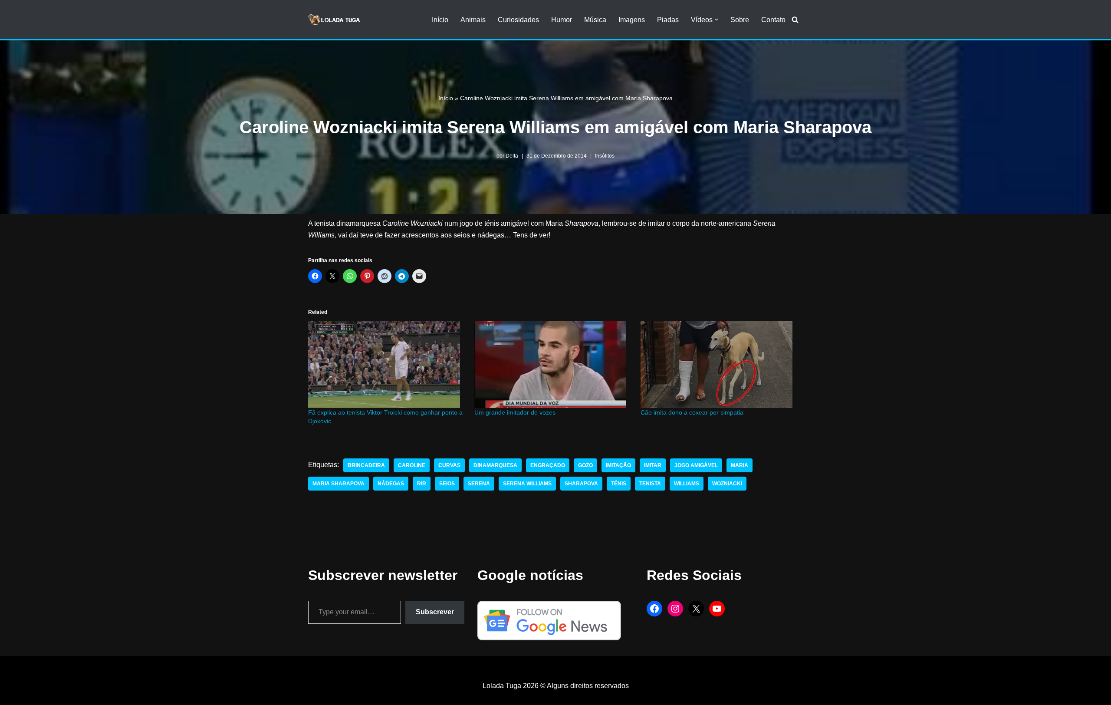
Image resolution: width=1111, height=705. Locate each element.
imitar (652, 465)
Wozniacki (727, 484)
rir (421, 484)
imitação (618, 465)
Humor (561, 19)
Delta (512, 156)
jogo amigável (696, 465)
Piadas (668, 19)
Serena (479, 484)
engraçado (547, 465)
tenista (650, 484)
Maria (739, 465)
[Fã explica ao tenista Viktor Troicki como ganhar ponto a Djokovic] (387, 364)
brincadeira (366, 465)
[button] (716, 19)
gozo (585, 465)
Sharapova (581, 484)
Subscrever (435, 612)
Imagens (631, 19)
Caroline (411, 465)
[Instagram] (675, 608)
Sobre (739, 19)
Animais (473, 19)
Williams (686, 484)
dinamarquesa (495, 465)
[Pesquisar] (795, 19)
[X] (696, 608)
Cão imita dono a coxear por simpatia (692, 412)
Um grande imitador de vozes (515, 412)
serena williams (527, 484)
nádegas (391, 484)
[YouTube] (717, 608)
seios (447, 484)
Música (595, 19)
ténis (618, 484)
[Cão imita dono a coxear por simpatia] (719, 364)
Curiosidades (518, 19)
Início (440, 19)
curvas (449, 465)
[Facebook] (654, 608)
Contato (773, 19)
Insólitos (605, 156)
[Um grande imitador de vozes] (553, 364)
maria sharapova (338, 484)
